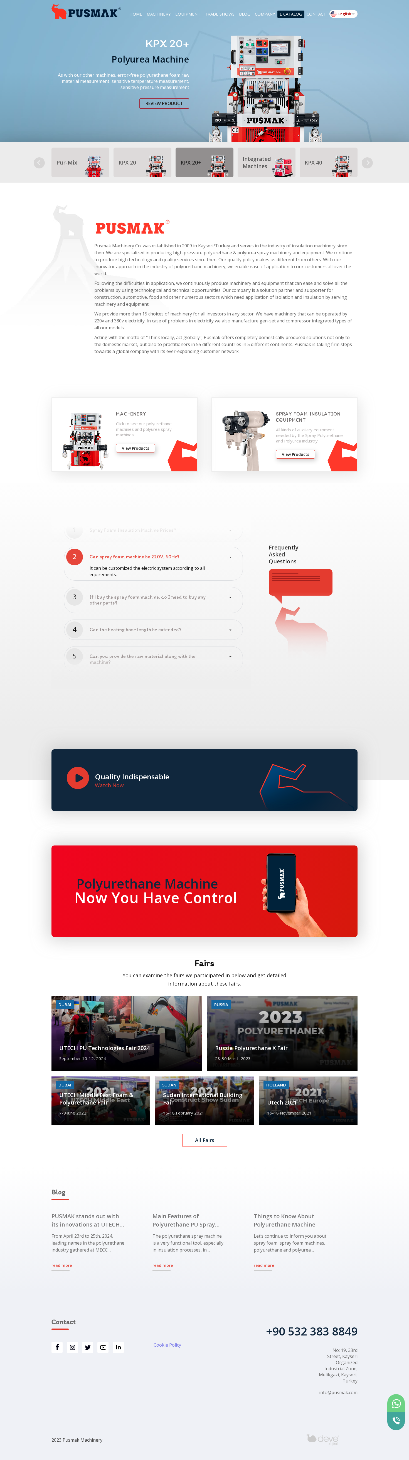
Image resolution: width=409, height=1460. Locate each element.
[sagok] (39, 162)
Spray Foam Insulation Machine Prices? (133, 530)
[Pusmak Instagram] (72, 1347)
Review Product (164, 103)
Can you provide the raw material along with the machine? (143, 659)
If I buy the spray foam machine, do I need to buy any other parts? (148, 600)
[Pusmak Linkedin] (118, 1347)
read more (61, 1265)
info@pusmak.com (338, 1392)
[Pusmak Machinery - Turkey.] (86, 12)
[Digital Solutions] (332, 1440)
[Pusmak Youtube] (103, 1347)
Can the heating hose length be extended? (135, 630)
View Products (135, 448)
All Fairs (204, 1140)
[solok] (367, 162)
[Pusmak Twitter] (87, 1347)
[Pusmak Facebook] (57, 1347)
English (344, 13)
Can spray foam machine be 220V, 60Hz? (134, 557)
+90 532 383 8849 (312, 1331)
